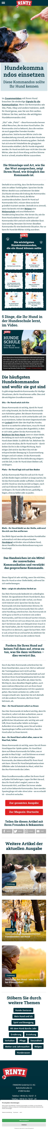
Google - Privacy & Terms (34, 368)
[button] (7, 831)
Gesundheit (36, 1040)
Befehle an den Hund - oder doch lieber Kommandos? (24, 981)
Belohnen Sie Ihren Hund (13, 434)
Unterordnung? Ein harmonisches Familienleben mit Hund (22, 935)
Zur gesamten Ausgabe (24, 802)
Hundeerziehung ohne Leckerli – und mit (22, 889)
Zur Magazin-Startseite (24, 811)
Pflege (22, 1040)
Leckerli (9, 422)
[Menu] (3, 3)
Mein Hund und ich (23, 1016)
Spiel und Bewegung (23, 1022)
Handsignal (7, 542)
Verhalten (10, 1040)
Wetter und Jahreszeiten (17, 1046)
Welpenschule (8, 211)
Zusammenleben (13, 98)
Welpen (28, 208)
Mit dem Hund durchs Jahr (23, 1028)
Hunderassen (23, 1052)
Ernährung (16, 1034)
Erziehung (11, 884)
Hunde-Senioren (23, 1010)
